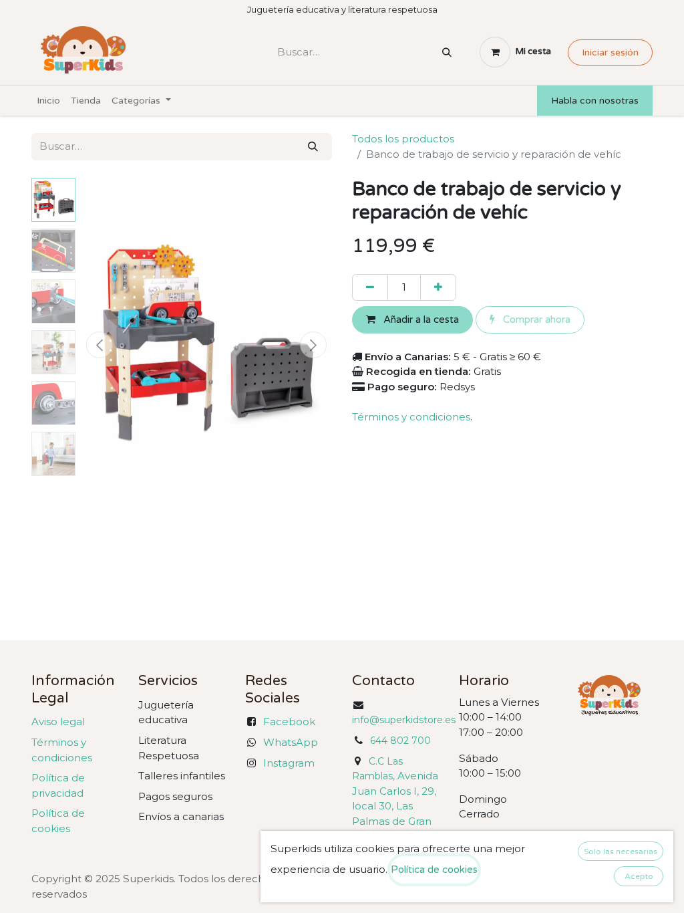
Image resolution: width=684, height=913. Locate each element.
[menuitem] (48, 100)
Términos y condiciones (411, 416)
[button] (99, 345)
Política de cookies (434, 870)
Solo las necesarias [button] (620, 851)
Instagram (289, 763)
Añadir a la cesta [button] (420, 319)
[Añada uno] (438, 287)
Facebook (289, 721)
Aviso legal (58, 721)
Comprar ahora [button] (535, 319)
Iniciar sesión (610, 52)
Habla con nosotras (595, 100)
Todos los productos (403, 138)
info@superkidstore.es (404, 720)
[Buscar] (447, 52)
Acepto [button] (639, 876)
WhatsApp (290, 742)
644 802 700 (400, 741)
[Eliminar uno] (370, 287)
